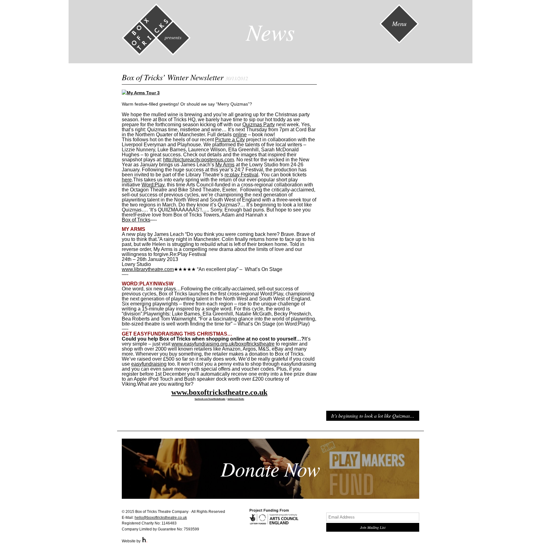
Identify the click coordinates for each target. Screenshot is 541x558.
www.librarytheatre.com (148, 269)
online (240, 134)
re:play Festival (241, 174)
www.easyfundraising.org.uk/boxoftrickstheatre (223, 344)
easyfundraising (149, 364)
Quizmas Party (258, 124)
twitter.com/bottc (236, 399)
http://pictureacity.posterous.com (198, 159)
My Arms (224, 164)
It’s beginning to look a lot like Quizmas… (372, 415)
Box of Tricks (136, 219)
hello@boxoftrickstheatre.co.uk (161, 517)
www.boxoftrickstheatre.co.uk (219, 392)
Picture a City (230, 139)
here (127, 179)
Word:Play (153, 184)
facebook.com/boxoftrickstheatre (210, 399)
